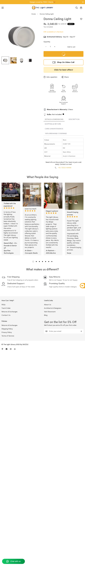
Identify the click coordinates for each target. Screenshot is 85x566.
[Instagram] (11, 349)
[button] (81, 7)
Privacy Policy (7, 332)
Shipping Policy (7, 329)
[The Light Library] (42, 7)
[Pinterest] (2, 349)
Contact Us (6, 315)
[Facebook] (6, 349)
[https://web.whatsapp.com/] (15, 349)
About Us (47, 305)
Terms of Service (8, 336)
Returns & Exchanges (9, 312)
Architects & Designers (52, 308)
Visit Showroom (50, 312)
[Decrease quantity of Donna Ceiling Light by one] (46, 46)
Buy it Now (71, 55)
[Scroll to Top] (81, 554)
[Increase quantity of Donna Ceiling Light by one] (54, 46)
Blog (45, 315)
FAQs (3, 305)
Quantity (47, 42)
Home (33, 14)
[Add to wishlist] (81, 19)
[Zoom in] (37, 21)
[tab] (54, 119)
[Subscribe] (81, 331)
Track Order (6, 308)
